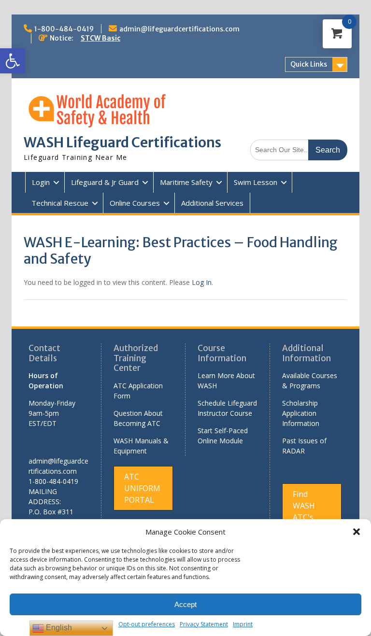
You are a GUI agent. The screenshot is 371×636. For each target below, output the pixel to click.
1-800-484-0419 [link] (64, 29)
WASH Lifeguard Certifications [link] (122, 142)
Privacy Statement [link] (204, 624)
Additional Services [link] (212, 203)
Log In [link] (202, 282)
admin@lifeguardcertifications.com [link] (179, 29)
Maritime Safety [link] (186, 182)
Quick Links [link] (308, 64)
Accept (185, 604)
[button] (356, 532)
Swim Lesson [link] (255, 182)
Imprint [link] (243, 624)
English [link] (58, 627)
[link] (12, 60)
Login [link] (41, 182)
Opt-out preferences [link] (146, 624)
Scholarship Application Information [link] (300, 413)
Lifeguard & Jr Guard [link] (105, 182)
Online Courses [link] (135, 203)
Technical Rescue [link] (59, 203)
